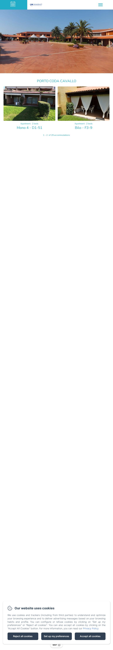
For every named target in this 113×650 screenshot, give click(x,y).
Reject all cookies (23, 636)
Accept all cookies (90, 636)
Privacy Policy (90, 628)
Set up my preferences (56, 636)
